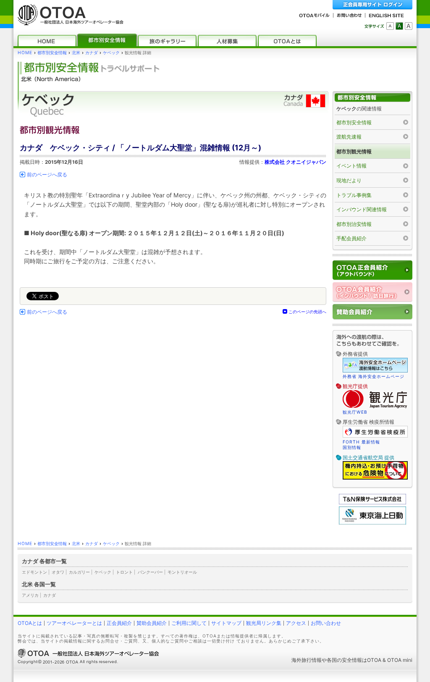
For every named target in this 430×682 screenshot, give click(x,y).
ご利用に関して (189, 623)
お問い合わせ (326, 623)
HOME (25, 52)
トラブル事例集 (354, 195)
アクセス (296, 623)
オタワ (58, 571)
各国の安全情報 (344, 660)
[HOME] (47, 40)
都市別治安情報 (354, 224)
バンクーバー (150, 571)
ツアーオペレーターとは (74, 623)
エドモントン (34, 571)
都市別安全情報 (52, 52)
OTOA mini (399, 660)
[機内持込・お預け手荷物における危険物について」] (375, 478)
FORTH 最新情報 (361, 441)
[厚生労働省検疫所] (375, 436)
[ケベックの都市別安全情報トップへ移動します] (372, 97)
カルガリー (79, 571)
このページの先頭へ (307, 311)
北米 (76, 52)
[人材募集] (227, 40)
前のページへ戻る (47, 175)
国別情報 (352, 447)
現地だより (349, 180)
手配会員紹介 (351, 238)
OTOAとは (30, 623)
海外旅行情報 (306, 660)
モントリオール (182, 571)
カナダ (91, 52)
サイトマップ (226, 623)
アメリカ (30, 595)
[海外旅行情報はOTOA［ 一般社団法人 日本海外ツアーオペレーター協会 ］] (68, 21)
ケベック (111, 52)
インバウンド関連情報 (361, 209)
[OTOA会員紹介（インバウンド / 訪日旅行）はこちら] (372, 292)
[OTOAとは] (287, 40)
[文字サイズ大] (408, 26)
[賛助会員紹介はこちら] (372, 312)
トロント (124, 571)
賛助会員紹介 (151, 623)
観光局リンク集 (263, 623)
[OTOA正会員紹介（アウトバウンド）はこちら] (372, 270)
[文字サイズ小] (390, 26)
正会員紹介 (119, 623)
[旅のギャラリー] (167, 40)
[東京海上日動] (372, 522)
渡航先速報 (349, 137)
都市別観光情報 (354, 151)
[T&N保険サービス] (372, 502)
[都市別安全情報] (107, 40)
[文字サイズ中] (399, 26)
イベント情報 (351, 166)
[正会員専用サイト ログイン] (372, 5)
